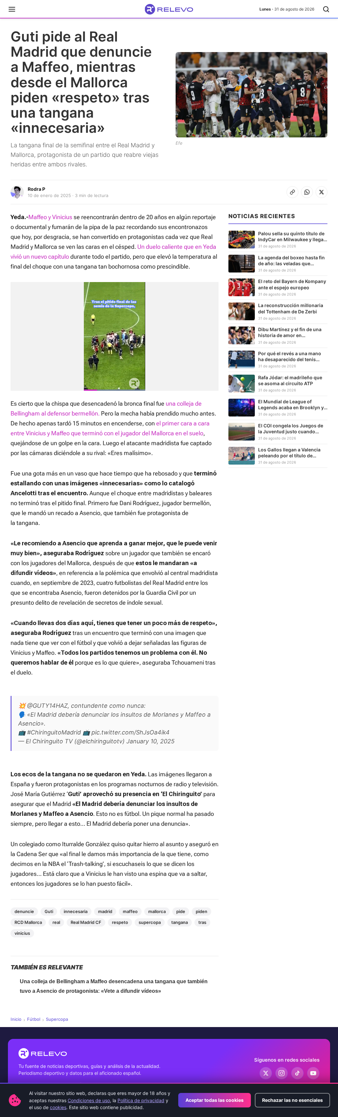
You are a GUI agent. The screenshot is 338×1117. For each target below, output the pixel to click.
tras (202, 922)
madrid (105, 911)
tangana (179, 922)
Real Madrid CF (86, 922)
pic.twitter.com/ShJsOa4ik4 (130, 732)
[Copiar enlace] (292, 192)
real (56, 922)
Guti (49, 911)
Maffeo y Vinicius (50, 217)
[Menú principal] (11, 9)
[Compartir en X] (321, 192)
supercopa (150, 922)
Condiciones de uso (89, 1100)
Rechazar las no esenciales (292, 1100)
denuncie (24, 911)
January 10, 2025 (150, 741)
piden (201, 911)
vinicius (22, 933)
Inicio (16, 1019)
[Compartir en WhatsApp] (307, 192)
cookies (58, 1107)
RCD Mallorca (28, 922)
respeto (120, 922)
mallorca (157, 911)
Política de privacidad (141, 1100)
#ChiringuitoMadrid (54, 732)
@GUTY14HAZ (47, 705)
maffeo (130, 911)
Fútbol (33, 1019)
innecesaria (75, 911)
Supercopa (57, 1019)
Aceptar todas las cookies (215, 1100)
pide (180, 911)
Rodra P (36, 189)
